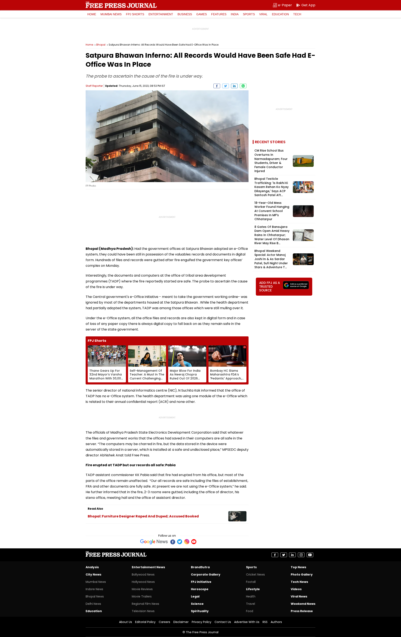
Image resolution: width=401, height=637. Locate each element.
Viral (263, 14)
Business (185, 14)
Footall (251, 582)
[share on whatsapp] (243, 86)
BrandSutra (200, 567)
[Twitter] (179, 541)
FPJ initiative (201, 582)
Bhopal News (95, 596)
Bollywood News (143, 574)
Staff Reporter (94, 86)
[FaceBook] (172, 541)
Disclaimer (181, 622)
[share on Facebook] (216, 86)
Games (201, 14)
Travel (250, 604)
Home (91, 14)
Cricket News (255, 574)
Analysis (92, 567)
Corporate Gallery (205, 574)
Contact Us (222, 622)
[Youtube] (193, 541)
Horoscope (199, 589)
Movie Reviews (142, 589)
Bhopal (100, 44)
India (235, 14)
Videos (296, 589)
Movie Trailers (142, 596)
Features (218, 14)
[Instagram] (186, 541)
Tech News (299, 582)
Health (250, 596)
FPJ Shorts (135, 14)
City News (93, 574)
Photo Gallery (302, 574)
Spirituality (200, 611)
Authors (276, 622)
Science (197, 604)
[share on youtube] (310, 555)
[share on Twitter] (225, 86)
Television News (143, 611)
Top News (298, 567)
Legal (195, 596)
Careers (164, 622)
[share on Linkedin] (234, 86)
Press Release (302, 611)
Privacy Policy (201, 622)
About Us (125, 622)
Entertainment (160, 14)
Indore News (94, 589)
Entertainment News (148, 567)
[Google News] (154, 541)
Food (249, 611)
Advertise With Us (246, 622)
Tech (297, 14)
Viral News (299, 596)
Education (280, 14)
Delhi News (93, 604)
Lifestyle (253, 589)
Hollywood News (143, 582)
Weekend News (303, 604)
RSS (265, 622)
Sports (249, 14)
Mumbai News (111, 14)
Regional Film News (145, 604)
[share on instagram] (301, 555)
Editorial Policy (145, 622)
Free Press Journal (121, 5)
